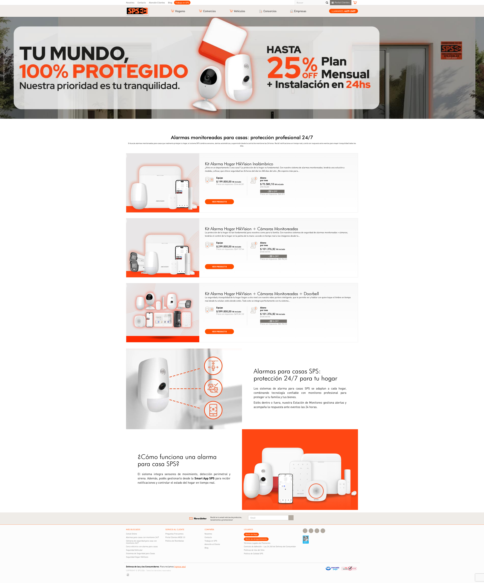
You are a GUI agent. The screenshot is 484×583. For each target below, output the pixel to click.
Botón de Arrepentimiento (256, 539)
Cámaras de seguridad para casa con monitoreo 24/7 (141, 542)
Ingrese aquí (180, 566)
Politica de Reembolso (174, 541)
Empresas (300, 11)
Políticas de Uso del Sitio (254, 550)
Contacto (142, 2)
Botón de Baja (251, 534)
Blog (170, 2)
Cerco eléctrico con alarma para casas (142, 546)
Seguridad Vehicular (134, 550)
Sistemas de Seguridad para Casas (140, 553)
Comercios (209, 11)
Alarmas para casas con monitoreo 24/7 (142, 537)
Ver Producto (219, 201)
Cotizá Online (131, 534)
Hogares (180, 11)
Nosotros (130, 2)
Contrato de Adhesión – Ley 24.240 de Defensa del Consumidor (270, 546)
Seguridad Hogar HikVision (137, 557)
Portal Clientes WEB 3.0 (175, 537)
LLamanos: (343, 11)
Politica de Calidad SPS (253, 553)
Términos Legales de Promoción (257, 543)
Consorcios (270, 11)
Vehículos (239, 11)
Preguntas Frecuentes (174, 534)
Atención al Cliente (212, 544)
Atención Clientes (157, 2)
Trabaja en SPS (182, 2)
